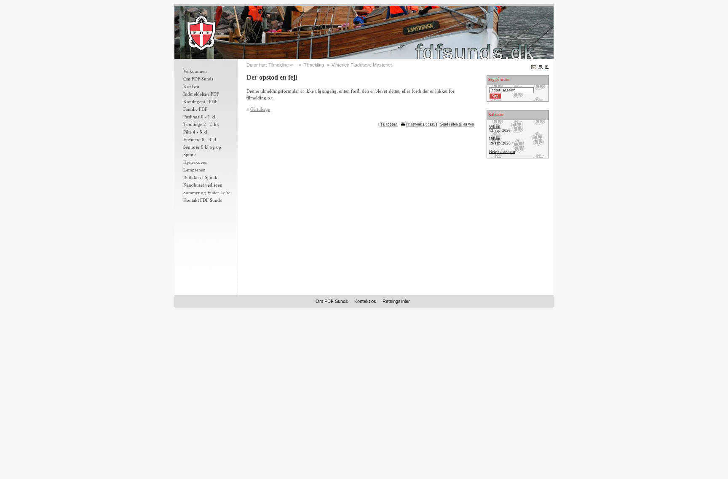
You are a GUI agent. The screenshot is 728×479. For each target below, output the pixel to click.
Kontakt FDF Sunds (202, 200)
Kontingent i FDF (200, 101)
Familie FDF (195, 109)
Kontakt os (365, 301)
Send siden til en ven (457, 124)
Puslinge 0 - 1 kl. (200, 116)
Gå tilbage (260, 109)
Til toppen (389, 124)
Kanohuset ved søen (202, 184)
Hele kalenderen (502, 152)
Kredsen (191, 86)
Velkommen (195, 71)
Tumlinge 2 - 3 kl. (201, 124)
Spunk (189, 154)
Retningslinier (396, 301)
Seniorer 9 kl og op (202, 147)
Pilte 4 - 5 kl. (196, 131)
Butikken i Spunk (200, 177)
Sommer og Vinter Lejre (206, 192)
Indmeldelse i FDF (201, 93)
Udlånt (494, 126)
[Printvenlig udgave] (546, 66)
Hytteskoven (195, 162)
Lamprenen (194, 169)
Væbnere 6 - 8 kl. (200, 139)
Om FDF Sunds (198, 78)
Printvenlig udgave (421, 124)
